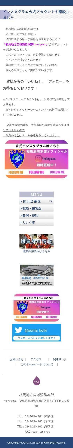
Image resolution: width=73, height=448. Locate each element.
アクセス (37, 359)
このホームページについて (38, 364)
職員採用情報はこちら (36, 251)
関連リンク (60, 359)
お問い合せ (17, 359)
